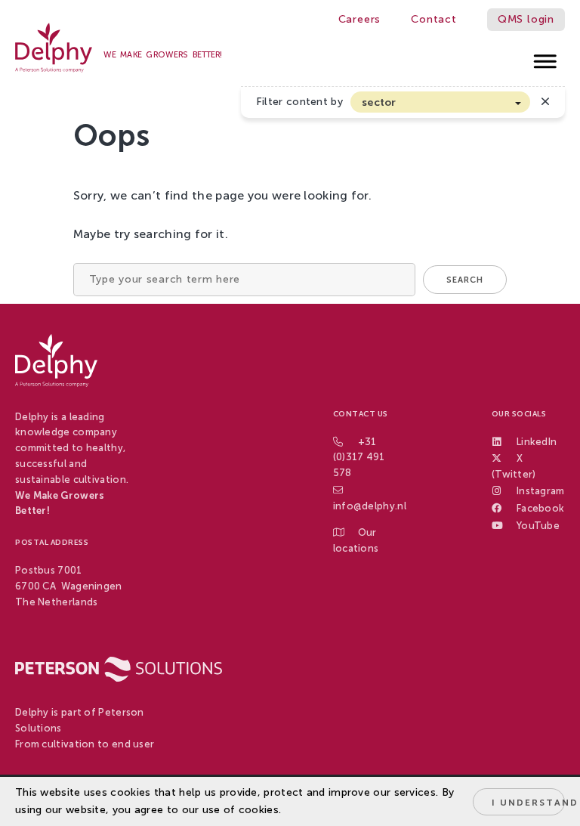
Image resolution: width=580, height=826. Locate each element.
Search (464, 280)
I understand (528, 802)
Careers (359, 19)
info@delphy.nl (369, 506)
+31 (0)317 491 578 (359, 457)
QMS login (526, 19)
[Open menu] (546, 57)
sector (379, 102)
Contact (434, 19)
